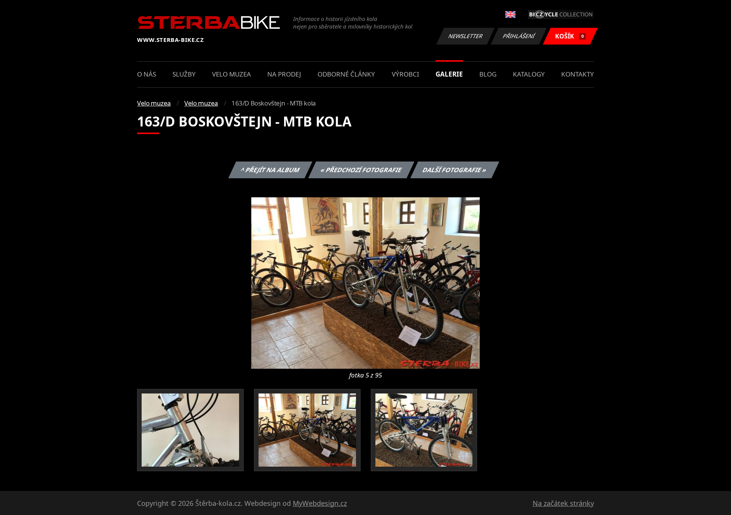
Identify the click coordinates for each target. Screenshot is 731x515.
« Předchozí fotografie (361, 170)
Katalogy (529, 74)
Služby (184, 74)
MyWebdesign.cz (320, 503)
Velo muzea (231, 74)
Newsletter (465, 36)
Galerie (449, 74)
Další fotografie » (454, 170)
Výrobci (405, 74)
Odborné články (346, 74)
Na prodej (284, 74)
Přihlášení (518, 36)
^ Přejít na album (270, 170)
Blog (487, 74)
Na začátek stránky (563, 503)
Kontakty (577, 74)
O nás (146, 74)
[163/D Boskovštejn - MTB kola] (365, 282)
